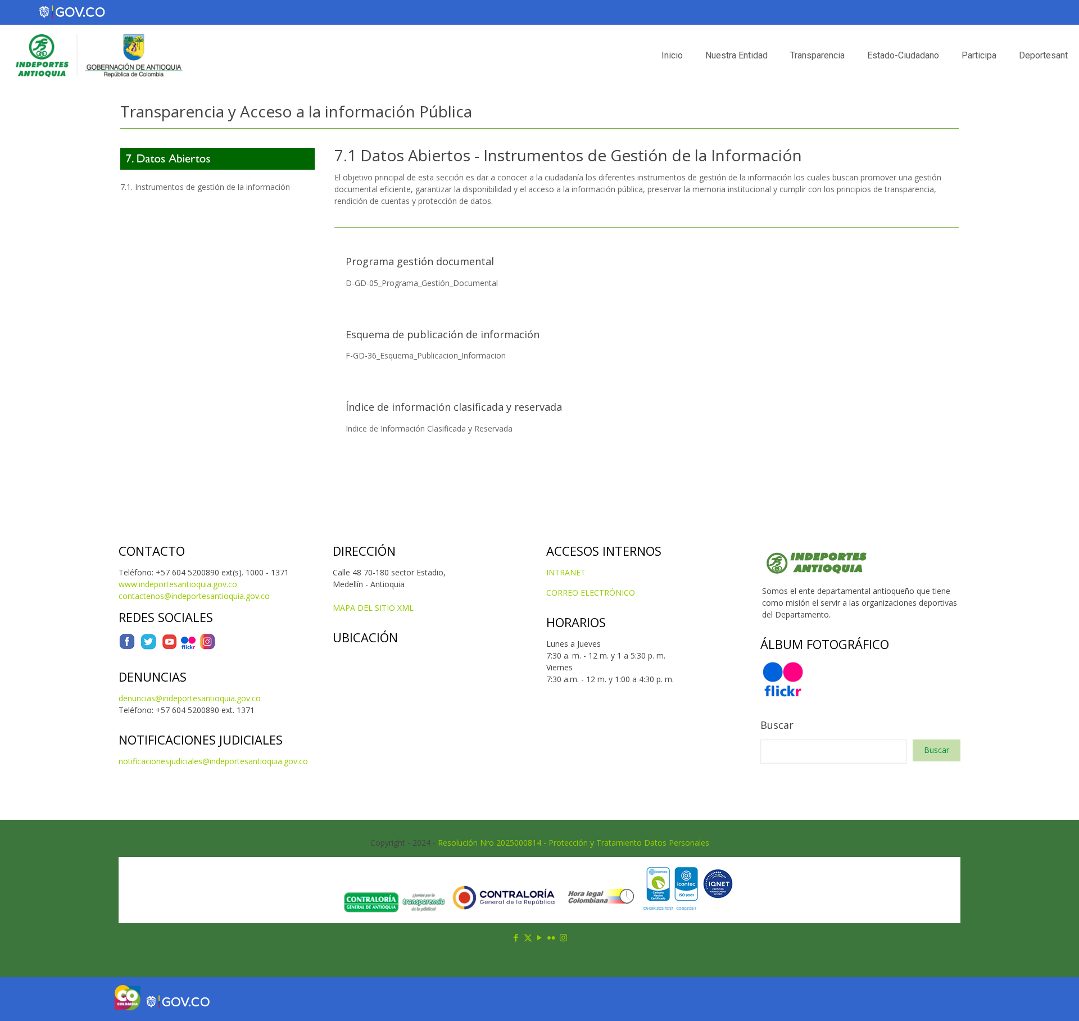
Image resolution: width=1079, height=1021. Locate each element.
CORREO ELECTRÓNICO (590, 592)
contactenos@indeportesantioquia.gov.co (194, 596)
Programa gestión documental (420, 261)
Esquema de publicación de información (443, 334)
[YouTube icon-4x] (169, 647)
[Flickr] (188, 647)
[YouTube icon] (540, 937)
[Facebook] (127, 647)
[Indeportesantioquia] (97, 56)
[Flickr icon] (551, 937)
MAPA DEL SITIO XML (373, 607)
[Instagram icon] (563, 937)
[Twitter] (148, 647)
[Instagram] (207, 647)
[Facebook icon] (516, 937)
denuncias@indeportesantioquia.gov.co (190, 698)
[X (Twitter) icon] (528, 937)
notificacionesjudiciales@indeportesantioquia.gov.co (213, 761)
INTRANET (566, 572)
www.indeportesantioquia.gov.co (178, 584)
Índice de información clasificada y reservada (454, 407)
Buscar (777, 725)
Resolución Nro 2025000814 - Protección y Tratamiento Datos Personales (573, 842)
